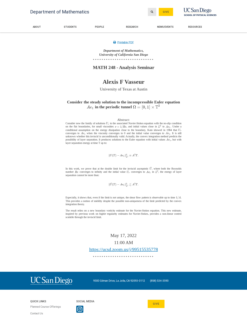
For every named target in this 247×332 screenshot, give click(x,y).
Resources (195, 27)
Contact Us (36, 313)
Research (132, 27)
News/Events (165, 27)
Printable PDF (125, 42)
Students (70, 27)
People (99, 27)
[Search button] (152, 12)
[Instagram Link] (79, 311)
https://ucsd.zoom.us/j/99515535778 (123, 249)
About (37, 27)
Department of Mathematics (59, 12)
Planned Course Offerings (45, 306)
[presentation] (90, 107)
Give (166, 11)
